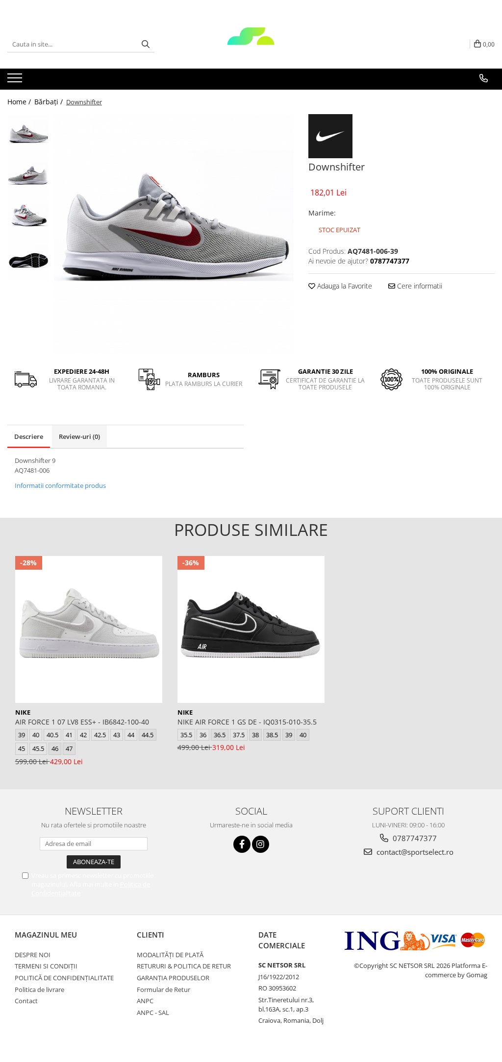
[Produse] (16, 80)
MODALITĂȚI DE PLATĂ (170, 954)
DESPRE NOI (32, 954)
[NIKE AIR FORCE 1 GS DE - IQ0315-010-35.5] (251, 629)
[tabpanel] (174, 234)
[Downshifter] (174, 234)
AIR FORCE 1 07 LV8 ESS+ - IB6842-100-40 (82, 721)
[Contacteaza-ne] (484, 78)
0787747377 (414, 838)
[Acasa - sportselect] (251, 44)
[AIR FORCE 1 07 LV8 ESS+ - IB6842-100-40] (88, 629)
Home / (20, 101)
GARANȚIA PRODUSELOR (173, 977)
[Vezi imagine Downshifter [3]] (28, 260)
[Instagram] (260, 844)
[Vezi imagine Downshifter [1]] (28, 176)
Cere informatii (418, 285)
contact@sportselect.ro (414, 852)
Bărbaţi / (49, 101)
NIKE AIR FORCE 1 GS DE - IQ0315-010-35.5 (247, 721)
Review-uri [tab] (79, 436)
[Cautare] (145, 44)
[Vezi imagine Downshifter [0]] (28, 135)
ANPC (145, 1000)
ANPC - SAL (153, 1012)
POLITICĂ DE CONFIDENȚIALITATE (64, 977)
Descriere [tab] (28, 436)
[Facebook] (242, 844)
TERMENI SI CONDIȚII (46, 966)
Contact (26, 1000)
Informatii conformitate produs (60, 485)
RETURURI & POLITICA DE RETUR (184, 966)
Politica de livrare (39, 989)
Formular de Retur (163, 989)
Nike (22, 712)
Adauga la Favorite (343, 285)
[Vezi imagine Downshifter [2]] (28, 218)
